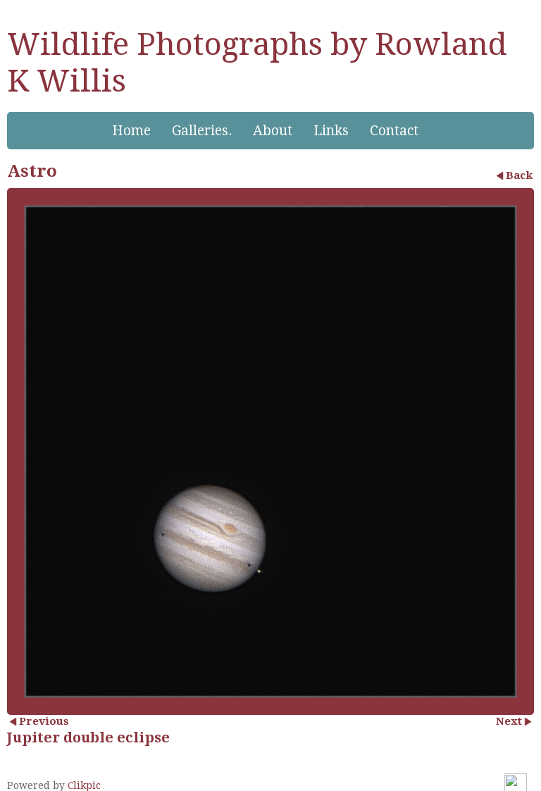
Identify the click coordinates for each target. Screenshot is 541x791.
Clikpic (84, 785)
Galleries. (202, 131)
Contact (394, 131)
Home (131, 131)
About (272, 131)
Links (331, 131)
